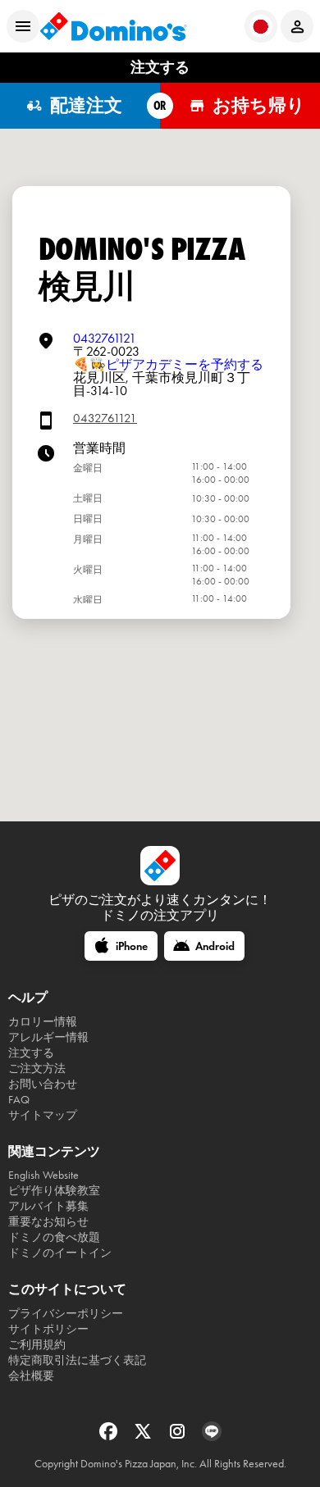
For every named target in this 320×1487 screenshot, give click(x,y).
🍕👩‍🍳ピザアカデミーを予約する (168, 364)
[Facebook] (110, 1436)
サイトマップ (42, 1115)
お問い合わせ (42, 1084)
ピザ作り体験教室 (54, 1191)
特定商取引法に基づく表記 (77, 1360)
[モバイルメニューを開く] (23, 26)
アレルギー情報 (48, 1037)
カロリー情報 (42, 1022)
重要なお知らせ (48, 1222)
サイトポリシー (48, 1329)
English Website (43, 1175)
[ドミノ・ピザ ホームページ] (113, 26)
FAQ (19, 1100)
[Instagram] (179, 1436)
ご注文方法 (37, 1068)
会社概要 (31, 1376)
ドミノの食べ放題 (54, 1237)
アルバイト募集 (48, 1206)
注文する (31, 1053)
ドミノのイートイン (60, 1253)
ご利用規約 (37, 1345)
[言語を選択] (261, 26)
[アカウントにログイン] (297, 26)
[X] (144, 1436)
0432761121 (104, 338)
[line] (211, 1436)
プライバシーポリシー (65, 1314)
